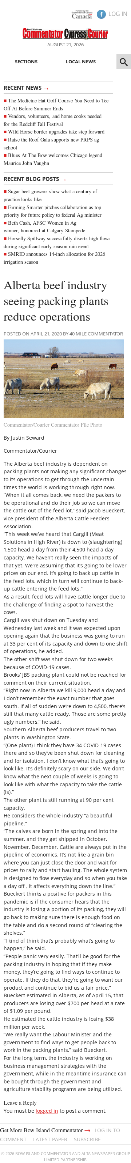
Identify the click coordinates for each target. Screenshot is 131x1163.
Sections (26, 61)
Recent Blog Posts (35, 178)
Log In (117, 14)
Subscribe (87, 1139)
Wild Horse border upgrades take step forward (56, 131)
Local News (81, 61)
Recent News (26, 87)
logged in (47, 1110)
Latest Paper (50, 1139)
